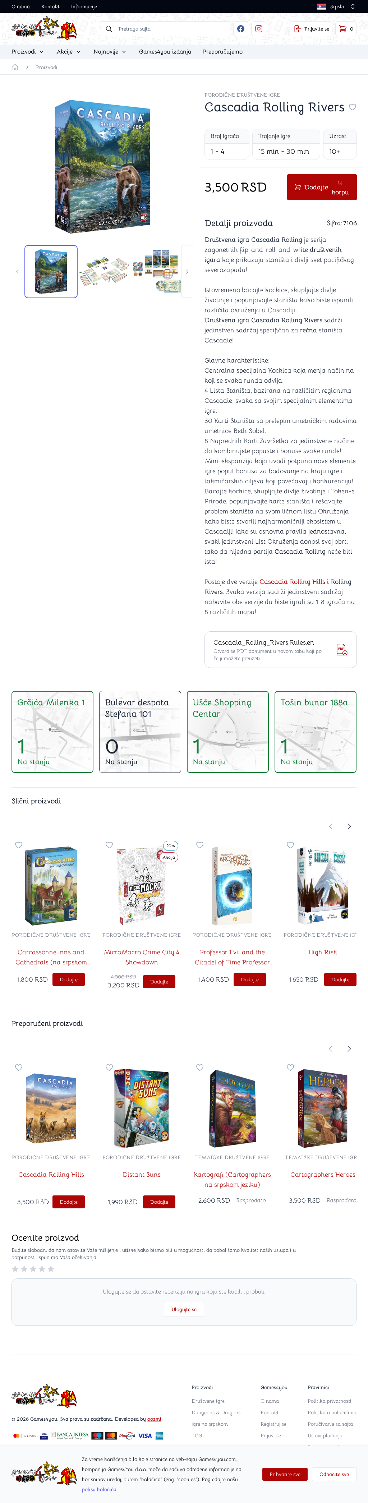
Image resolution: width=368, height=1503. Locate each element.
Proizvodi (47, 67)
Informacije (84, 6)
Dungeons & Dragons (216, 1412)
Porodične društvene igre (242, 95)
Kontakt (50, 6)
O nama (21, 6)
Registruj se (273, 1424)
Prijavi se (271, 1435)
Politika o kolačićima (332, 1412)
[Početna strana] (15, 67)
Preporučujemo (223, 51)
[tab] (51, 271)
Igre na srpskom (210, 1424)
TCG (197, 1435)
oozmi (154, 1419)
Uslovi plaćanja (325, 1435)
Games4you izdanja (165, 51)
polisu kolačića (99, 1489)
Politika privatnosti (329, 1401)
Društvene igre (208, 1401)
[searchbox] (165, 28)
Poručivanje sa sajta (330, 1424)
